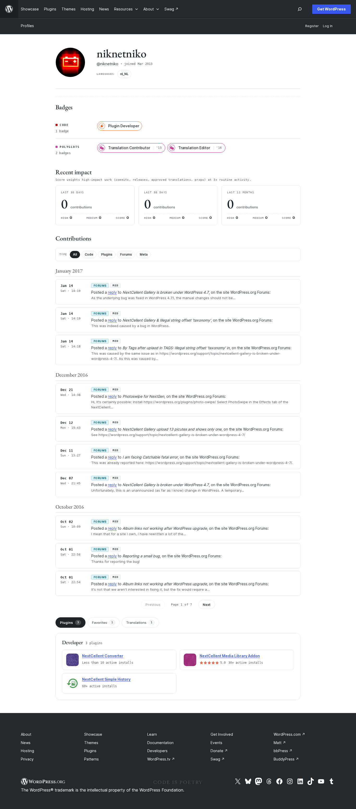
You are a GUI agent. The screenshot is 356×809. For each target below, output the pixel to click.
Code (89, 254)
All (75, 254)
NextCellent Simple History (106, 679)
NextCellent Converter (102, 656)
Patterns (91, 759)
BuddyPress (286, 759)
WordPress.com (289, 734)
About (26, 734)
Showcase (93, 734)
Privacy (27, 759)
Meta (144, 254)
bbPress (283, 750)
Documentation (160, 742)
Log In (328, 26)
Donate (219, 750)
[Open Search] (299, 9)
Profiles (27, 25)
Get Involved (222, 734)
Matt (280, 742)
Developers (157, 750)
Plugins (106, 254)
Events (216, 742)
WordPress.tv (161, 759)
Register (312, 26)
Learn (152, 734)
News (25, 742)
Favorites (102, 622)
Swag (218, 759)
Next (207, 604)
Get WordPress (331, 9)
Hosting (27, 750)
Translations (139, 622)
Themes (91, 742)
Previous (153, 604)
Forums (126, 254)
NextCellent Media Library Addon (230, 656)
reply (112, 292)
